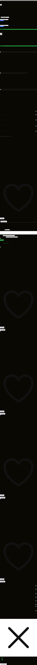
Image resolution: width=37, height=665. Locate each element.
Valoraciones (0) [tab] (3, 221)
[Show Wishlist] (0, 27)
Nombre (1, 235)
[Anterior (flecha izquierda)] (1, 332)
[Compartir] (32, 1)
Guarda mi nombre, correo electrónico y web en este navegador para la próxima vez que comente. (15, 238)
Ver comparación (3, 664)
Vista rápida (2, 329)
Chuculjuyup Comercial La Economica (5, 22)
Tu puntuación (2, 229)
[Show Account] (1, 18)
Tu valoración (2, 230)
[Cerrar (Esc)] (34, 1)
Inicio (1, 136)
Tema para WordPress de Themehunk (23, 617)
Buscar (2, 20)
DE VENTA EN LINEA (5, 30)
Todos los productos (5, 31)
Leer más (2, 327)
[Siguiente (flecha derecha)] (35, 332)
